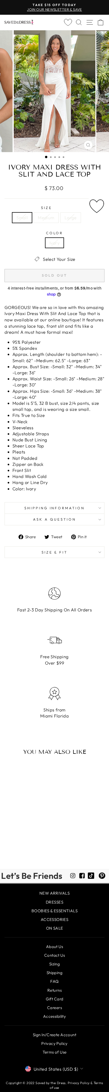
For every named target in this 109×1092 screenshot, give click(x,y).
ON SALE (54, 928)
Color (54, 233)
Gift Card (54, 998)
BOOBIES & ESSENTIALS (54, 910)
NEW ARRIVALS (54, 893)
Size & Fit (55, 552)
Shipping (54, 972)
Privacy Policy (54, 1043)
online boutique (64, 319)
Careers (54, 1007)
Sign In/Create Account (54, 1034)
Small (22, 217)
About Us (54, 946)
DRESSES (54, 902)
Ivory (54, 243)
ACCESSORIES (55, 919)
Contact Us (54, 955)
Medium (46, 217)
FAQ (54, 981)
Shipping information (54, 508)
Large (71, 217)
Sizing (54, 963)
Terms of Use (55, 1052)
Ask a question (54, 519)
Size (46, 208)
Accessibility (54, 1016)
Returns (54, 990)
